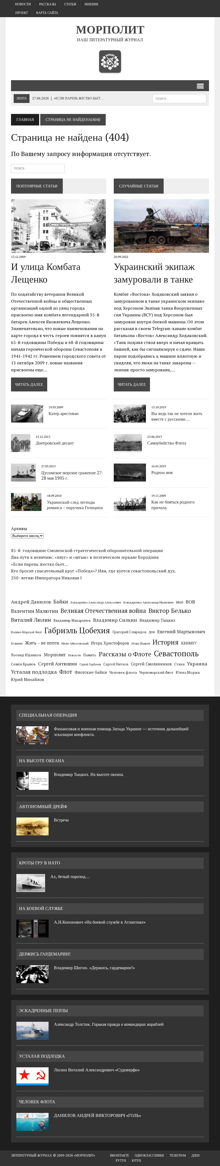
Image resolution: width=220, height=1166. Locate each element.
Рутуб (121, 1161)
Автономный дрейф (43, 806)
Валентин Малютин (34, 611)
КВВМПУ (189, 643)
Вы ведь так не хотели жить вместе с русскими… (176, 416)
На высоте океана (41, 760)
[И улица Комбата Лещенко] (58, 249)
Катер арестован (64, 413)
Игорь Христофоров (110, 643)
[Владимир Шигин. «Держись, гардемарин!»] (32, 980)
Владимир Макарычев (72, 620)
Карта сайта (47, 13)
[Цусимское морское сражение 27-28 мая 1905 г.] (23, 478)
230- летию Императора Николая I (46, 578)
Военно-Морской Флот (26, 632)
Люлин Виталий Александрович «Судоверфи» (97, 1069)
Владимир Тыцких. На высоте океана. (89, 774)
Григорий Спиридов (129, 632)
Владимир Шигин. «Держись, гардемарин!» (94, 967)
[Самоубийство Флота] (128, 448)
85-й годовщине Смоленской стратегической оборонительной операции (87, 550)
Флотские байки (91, 672)
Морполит (55, 655)
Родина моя (162, 472)
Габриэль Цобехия (77, 630)
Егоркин (17, 643)
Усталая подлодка (34, 671)
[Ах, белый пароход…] (30, 888)
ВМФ (179, 602)
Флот (65, 671)
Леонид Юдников (26, 655)
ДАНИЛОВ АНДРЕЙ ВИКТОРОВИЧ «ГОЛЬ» (97, 1115)
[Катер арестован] (27, 419)
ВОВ (190, 602)
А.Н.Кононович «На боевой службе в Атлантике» (100, 922)
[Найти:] (38, 168)
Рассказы (47, 4)
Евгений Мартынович (181, 631)
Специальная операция (48, 715)
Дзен (196, 1155)
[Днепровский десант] (20, 448)
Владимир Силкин (115, 620)
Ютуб (136, 1161)
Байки (60, 601)
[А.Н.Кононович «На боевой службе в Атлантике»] (32, 934)
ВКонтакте (119, 1155)
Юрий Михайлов (27, 679)
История (165, 642)
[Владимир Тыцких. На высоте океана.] (32, 786)
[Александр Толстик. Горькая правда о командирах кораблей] (32, 1036)
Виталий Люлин (31, 619)
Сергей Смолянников (151, 664)
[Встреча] (32, 832)
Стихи (179, 664)
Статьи (70, 4)
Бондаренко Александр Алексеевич (96, 602)
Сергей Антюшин (57, 664)
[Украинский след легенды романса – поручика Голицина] (26, 507)
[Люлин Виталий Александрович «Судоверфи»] (32, 1082)
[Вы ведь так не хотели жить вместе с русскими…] (130, 419)
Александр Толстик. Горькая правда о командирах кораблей (109, 1024)
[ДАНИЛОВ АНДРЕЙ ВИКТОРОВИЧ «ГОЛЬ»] (32, 1127)
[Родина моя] (130, 478)
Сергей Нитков (116, 664)
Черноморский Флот (156, 672)
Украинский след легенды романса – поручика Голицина (75, 505)
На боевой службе (41, 908)
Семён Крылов (23, 664)
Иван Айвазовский (75, 643)
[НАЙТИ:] (179, 98)
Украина (197, 663)
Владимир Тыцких (157, 620)
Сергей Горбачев (90, 664)
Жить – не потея (42, 643)
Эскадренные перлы (43, 1010)
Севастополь (176, 653)
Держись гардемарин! (45, 954)
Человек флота (123, 672)
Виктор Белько (169, 610)
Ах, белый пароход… (70, 876)
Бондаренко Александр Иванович (148, 602)
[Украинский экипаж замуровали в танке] (161, 249)
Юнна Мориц (188, 672)
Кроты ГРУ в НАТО (39, 862)
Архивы (19, 528)
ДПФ (152, 632)
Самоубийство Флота (166, 443)
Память (89, 655)
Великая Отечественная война (103, 611)
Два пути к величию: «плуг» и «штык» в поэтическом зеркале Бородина (85, 557)
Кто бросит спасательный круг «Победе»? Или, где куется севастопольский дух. (93, 571)
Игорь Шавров (140, 643)
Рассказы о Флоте (125, 654)
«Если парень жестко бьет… (39, 564)
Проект (21, 13)
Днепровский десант (55, 443)
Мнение (91, 4)
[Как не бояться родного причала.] (130, 507)
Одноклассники (149, 1155)
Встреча (61, 820)
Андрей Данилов (31, 601)
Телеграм (178, 1155)
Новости (23, 4)
